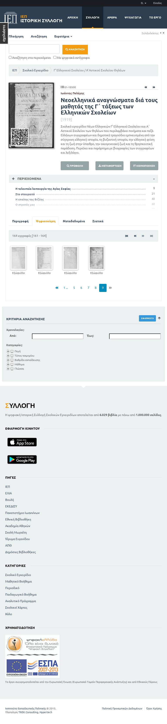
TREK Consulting (28, 712)
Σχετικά (98, 221)
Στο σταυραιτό (25, 194)
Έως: (90, 335)
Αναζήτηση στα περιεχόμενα (31, 57)
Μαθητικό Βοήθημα (18, 581)
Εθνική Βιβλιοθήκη (18, 519)
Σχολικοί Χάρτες (16, 607)
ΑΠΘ (8, 545)
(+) (161, 33)
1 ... (65, 288)
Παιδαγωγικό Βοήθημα (21, 594)
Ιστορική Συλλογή (41, 18)
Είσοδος (157, 3)
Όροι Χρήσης (154, 708)
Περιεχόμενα (29, 178)
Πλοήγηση (16, 36)
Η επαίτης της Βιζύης (29, 199)
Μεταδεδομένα (74, 221)
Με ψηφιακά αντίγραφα (73, 57)
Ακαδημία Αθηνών (17, 526)
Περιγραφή (20, 221)
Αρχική (72, 17)
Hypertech (46, 712)
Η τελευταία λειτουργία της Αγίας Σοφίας (43, 188)
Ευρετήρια (62, 36)
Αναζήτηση (39, 36)
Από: (13, 335)
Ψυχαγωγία (133, 17)
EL (142, 3)
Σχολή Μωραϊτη (16, 532)
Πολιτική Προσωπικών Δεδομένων (122, 708)
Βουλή (9, 500)
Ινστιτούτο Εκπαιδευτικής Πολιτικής (25, 708)
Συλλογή (92, 17)
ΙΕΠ (14, 70)
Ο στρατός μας (25, 204)
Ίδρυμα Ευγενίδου (17, 539)
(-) (163, 33)
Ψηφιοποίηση (45, 221)
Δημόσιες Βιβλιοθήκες (20, 552)
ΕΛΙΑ (8, 493)
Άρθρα (112, 17)
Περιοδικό (12, 588)
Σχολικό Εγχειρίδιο (35, 70)
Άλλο (8, 614)
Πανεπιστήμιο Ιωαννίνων (22, 513)
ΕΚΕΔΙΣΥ (11, 506)
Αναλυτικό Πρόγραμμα (20, 601)
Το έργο (155, 17)
